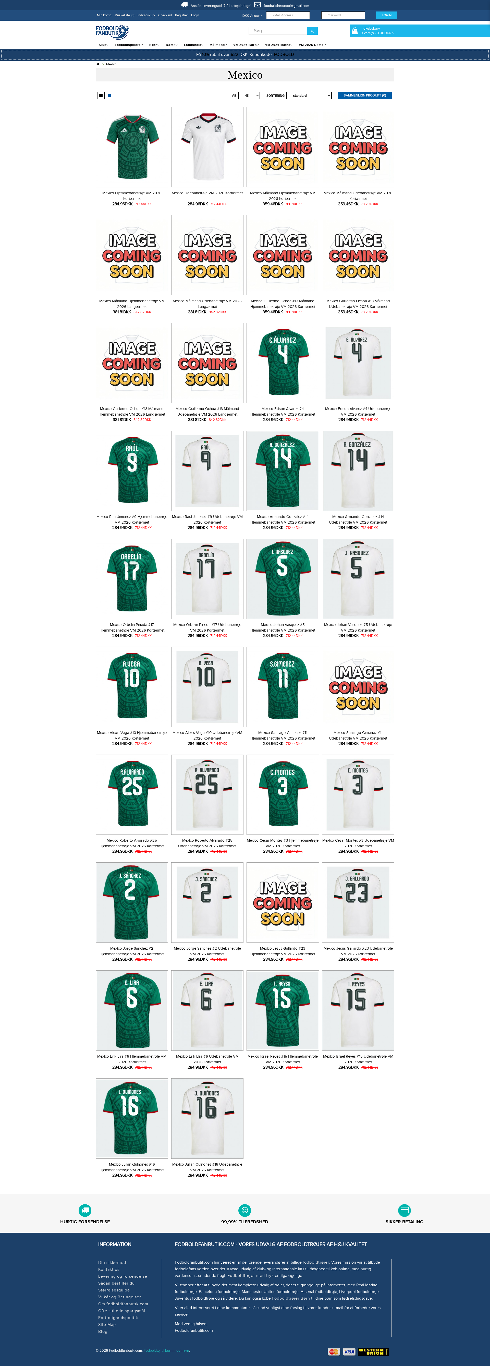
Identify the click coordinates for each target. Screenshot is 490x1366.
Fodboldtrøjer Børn (291, 1298)
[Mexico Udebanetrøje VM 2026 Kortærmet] (207, 146)
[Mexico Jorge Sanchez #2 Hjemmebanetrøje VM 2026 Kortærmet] (132, 902)
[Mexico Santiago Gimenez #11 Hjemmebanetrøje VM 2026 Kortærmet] (282, 686)
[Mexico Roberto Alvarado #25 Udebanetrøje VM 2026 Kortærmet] (207, 794)
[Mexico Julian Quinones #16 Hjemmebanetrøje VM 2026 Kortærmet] (132, 1118)
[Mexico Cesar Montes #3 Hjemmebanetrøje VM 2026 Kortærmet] (282, 794)
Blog (102, 1331)
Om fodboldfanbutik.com (123, 1304)
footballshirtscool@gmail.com (285, 6)
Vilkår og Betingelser (119, 1297)
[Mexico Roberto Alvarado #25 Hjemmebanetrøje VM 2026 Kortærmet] (132, 794)
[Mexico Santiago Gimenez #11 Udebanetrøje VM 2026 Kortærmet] (358, 686)
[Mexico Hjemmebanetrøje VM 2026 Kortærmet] (132, 146)
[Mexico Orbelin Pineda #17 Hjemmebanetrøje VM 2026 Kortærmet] (132, 578)
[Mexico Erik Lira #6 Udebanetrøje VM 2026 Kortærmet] (207, 1010)
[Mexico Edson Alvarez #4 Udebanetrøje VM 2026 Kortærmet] (358, 362)
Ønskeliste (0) (124, 15)
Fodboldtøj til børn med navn (166, 1350)
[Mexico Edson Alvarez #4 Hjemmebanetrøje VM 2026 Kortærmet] (282, 362)
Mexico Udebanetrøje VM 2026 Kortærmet (207, 193)
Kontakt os (108, 1269)
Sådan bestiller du (116, 1283)
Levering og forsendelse (122, 1276)
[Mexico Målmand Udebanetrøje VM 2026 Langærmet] (207, 254)
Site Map (107, 1324)
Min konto (104, 15)
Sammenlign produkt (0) (365, 95)
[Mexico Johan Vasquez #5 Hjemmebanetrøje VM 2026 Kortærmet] (282, 578)
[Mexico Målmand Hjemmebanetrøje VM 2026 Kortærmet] (282, 146)
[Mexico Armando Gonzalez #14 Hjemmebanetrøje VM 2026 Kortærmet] (282, 470)
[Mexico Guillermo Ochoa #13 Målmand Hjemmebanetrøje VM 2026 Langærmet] (132, 362)
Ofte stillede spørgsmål (121, 1310)
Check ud (165, 15)
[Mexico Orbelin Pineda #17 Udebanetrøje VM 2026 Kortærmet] (207, 578)
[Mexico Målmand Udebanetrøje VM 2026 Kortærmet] (358, 146)
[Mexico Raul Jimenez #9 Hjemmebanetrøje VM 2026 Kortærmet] (132, 470)
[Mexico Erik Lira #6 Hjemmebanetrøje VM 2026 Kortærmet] (132, 1010)
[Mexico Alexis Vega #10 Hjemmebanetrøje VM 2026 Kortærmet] (132, 686)
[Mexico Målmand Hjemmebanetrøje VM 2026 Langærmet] (132, 254)
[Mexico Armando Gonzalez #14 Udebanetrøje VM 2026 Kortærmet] (358, 470)
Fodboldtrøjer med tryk (250, 1275)
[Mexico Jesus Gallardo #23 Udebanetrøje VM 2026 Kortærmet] (358, 902)
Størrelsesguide (114, 1290)
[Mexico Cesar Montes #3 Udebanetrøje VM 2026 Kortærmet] (358, 794)
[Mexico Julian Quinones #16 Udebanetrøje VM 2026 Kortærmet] (207, 1118)
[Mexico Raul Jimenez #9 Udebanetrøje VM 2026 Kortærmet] (207, 470)
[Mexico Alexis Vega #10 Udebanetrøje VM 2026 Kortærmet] (207, 686)
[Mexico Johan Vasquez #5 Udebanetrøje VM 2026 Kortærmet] (358, 578)
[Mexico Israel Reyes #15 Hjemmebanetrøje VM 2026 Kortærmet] (282, 1010)
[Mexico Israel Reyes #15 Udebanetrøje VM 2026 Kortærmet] (358, 1010)
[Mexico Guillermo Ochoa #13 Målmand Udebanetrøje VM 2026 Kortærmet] (358, 254)
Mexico (111, 64)
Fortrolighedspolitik (118, 1317)
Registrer (181, 15)
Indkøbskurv (146, 15)
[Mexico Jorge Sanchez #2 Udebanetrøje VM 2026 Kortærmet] (207, 902)
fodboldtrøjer (316, 1262)
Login (195, 15)
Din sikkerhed (112, 1262)
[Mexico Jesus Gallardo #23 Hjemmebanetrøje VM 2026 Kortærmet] (282, 902)
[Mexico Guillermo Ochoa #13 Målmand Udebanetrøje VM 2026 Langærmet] (207, 362)
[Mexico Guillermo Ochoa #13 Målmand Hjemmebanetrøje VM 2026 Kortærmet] (282, 254)
